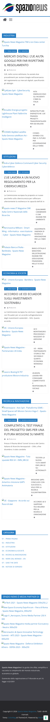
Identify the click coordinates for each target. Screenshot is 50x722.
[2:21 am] (37, 473)
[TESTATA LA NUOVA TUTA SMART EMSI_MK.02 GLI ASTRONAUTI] (18, 465)
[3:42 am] (5, 191)
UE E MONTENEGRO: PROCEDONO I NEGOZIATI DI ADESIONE (39, 334)
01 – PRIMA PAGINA (10, 539)
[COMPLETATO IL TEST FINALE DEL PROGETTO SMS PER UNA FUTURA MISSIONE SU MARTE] (25, 411)
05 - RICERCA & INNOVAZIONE (28, 420)
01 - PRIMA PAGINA (10, 51)
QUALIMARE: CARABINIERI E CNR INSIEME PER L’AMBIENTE (41, 214)
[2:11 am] (32, 495)
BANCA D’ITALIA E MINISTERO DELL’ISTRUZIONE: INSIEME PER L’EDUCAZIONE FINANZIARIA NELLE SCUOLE (39, 256)
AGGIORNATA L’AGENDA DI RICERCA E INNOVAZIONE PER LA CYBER (40, 234)
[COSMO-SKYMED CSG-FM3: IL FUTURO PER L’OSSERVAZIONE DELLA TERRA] (16, 140)
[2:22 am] (5, 439)
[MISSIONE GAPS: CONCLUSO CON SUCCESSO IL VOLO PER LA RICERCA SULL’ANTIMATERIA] (15, 487)
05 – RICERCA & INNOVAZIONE (14, 555)
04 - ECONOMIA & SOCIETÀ (27, 289)
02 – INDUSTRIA (8, 543)
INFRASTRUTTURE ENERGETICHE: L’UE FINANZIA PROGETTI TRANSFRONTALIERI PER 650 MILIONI (38, 117)
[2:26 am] (35, 242)
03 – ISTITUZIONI (8, 547)
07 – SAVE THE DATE (10, 563)
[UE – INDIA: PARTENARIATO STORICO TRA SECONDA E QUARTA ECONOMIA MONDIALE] (17, 357)
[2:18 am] (5, 70)
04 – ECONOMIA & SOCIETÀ (13, 551)
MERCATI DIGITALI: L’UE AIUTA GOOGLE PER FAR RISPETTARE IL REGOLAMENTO (24, 60)
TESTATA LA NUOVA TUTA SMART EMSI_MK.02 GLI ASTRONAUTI (41, 463)
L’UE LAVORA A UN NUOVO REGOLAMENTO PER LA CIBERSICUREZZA (22, 181)
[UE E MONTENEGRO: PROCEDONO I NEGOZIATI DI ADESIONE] (17, 335)
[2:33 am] (5, 307)
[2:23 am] (33, 391)
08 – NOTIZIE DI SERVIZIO (12, 567)
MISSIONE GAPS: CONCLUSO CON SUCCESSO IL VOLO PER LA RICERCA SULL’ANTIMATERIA (38, 485)
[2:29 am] (37, 222)
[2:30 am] (35, 366)
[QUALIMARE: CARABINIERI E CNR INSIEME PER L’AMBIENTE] (18, 216)
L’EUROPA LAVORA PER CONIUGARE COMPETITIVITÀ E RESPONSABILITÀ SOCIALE (39, 380)
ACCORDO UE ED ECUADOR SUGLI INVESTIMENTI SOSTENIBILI (22, 298)
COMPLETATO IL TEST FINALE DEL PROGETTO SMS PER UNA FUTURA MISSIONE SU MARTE (24, 429)
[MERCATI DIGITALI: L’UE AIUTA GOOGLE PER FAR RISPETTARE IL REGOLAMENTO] (25, 43)
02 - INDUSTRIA (23, 51)
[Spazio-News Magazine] (5, 20)
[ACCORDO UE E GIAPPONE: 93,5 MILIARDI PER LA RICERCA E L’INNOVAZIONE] (17, 509)
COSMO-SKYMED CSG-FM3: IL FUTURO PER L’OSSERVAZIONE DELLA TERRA (39, 139)
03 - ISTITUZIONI (24, 172)
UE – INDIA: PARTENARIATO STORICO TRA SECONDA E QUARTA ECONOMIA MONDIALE (40, 356)
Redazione (12, 70)
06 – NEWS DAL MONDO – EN (14, 559)
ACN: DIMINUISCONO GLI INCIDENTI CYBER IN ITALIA (39, 96)
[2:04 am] (31, 126)
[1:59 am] (34, 342)
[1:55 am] (34, 148)
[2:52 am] (35, 517)
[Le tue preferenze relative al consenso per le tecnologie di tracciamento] (45, 717)
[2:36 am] (34, 104)
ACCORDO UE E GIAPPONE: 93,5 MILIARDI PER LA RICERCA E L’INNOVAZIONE (40, 508)
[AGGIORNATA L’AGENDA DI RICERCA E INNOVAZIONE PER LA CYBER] (17, 235)
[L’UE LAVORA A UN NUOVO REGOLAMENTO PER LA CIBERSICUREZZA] (25, 164)
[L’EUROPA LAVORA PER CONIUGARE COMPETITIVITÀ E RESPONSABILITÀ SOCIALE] (16, 381)
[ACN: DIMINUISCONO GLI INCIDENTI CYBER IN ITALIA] (16, 98)
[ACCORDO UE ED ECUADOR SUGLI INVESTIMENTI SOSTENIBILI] (25, 281)
